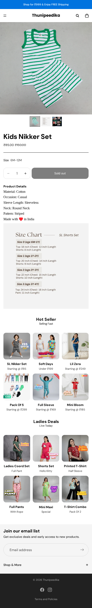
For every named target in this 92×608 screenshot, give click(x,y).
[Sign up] (82, 550)
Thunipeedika (51, 580)
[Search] (77, 15)
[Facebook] (42, 589)
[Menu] (5, 16)
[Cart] (87, 15)
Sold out (60, 173)
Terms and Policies (46, 599)
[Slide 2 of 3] (46, 121)
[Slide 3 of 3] (57, 121)
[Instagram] (49, 589)
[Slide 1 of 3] (35, 121)
